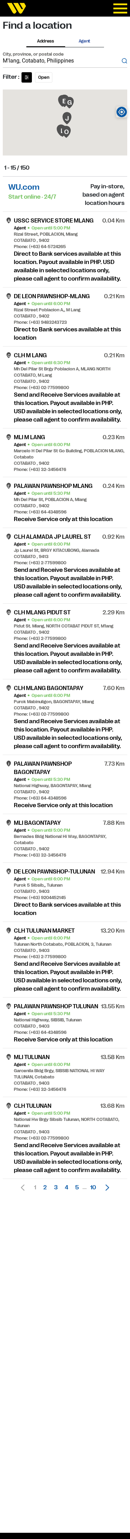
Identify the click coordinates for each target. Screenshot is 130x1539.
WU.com (24, 187)
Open (43, 77)
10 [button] (93, 1187)
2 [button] (45, 1187)
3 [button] (56, 1187)
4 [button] (66, 1187)
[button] (105, 1187)
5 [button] (77, 1187)
